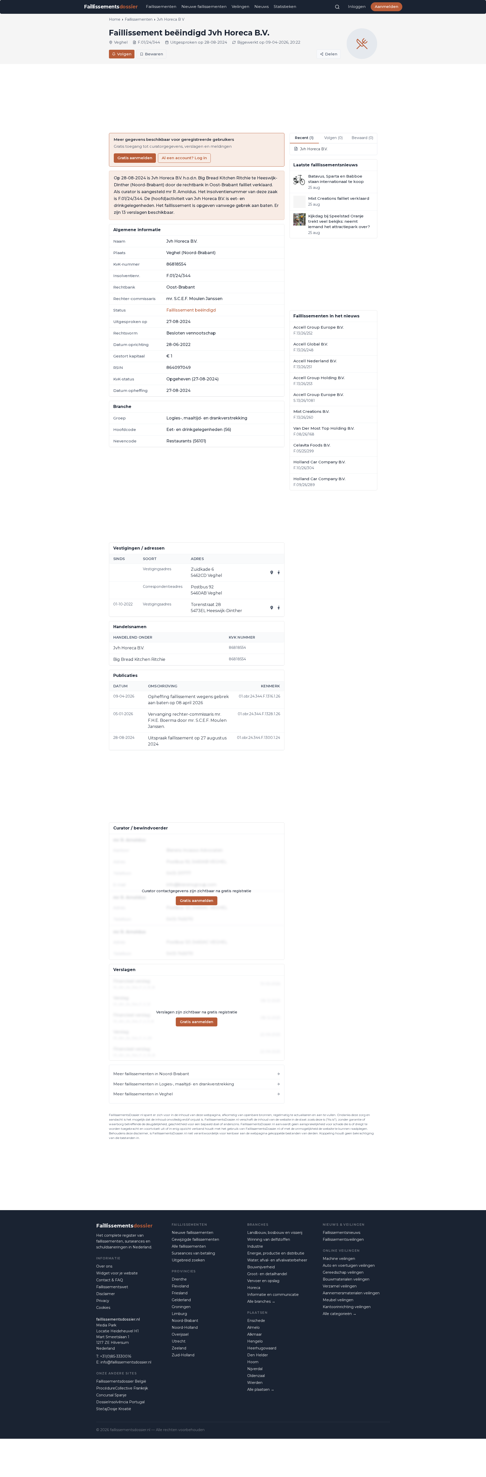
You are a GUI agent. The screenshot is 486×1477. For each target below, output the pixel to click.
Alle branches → (261, 1301)
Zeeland (179, 1348)
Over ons (104, 1266)
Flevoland (180, 1286)
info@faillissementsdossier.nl (126, 1362)
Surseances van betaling (193, 1253)
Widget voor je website (117, 1273)
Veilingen (240, 6)
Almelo (253, 1327)
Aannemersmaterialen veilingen (351, 1293)
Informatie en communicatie (273, 1294)
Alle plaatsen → (260, 1389)
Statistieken (285, 6)
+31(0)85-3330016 (115, 1356)
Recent (304, 137)
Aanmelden (386, 6)
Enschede (256, 1320)
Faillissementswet (112, 1287)
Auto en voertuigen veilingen (349, 1265)
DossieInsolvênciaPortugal (120, 1402)
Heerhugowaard (261, 1348)
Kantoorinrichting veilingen (347, 1307)
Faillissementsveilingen (343, 1239)
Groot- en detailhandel (267, 1274)
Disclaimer (105, 1294)
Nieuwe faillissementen (204, 6)
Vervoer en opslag (263, 1281)
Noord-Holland (185, 1327)
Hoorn (252, 1362)
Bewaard (362, 137)
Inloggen (357, 6)
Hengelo (255, 1341)
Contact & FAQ (109, 1280)
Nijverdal (255, 1369)
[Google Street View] (279, 572)
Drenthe (179, 1279)
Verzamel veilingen (340, 1286)
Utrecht (178, 1341)
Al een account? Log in (184, 157)
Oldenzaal (256, 1375)
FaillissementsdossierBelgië (121, 1381)
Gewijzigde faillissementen (195, 1239)
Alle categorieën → (339, 1313)
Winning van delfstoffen (268, 1239)
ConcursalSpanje (111, 1395)
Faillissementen (161, 6)
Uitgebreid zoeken (188, 1260)
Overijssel (180, 1334)
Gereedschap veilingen (343, 1272)
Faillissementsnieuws (341, 1232)
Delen (331, 54)
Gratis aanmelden (134, 157)
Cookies (103, 1307)
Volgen (124, 54)
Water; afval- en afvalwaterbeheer (277, 1260)
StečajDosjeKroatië (113, 1409)
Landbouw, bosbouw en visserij (274, 1232)
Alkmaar (254, 1334)
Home (114, 19)
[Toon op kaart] (271, 572)
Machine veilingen (339, 1258)
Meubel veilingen (338, 1300)
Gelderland (181, 1300)
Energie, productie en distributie (275, 1253)
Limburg (179, 1313)
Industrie (255, 1246)
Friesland (180, 1293)
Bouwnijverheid (261, 1267)
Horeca (253, 1287)
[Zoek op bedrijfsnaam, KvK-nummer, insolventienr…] (337, 6)
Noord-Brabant (185, 1320)
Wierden (255, 1382)
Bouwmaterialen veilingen (346, 1279)
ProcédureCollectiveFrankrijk (122, 1388)
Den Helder (257, 1355)
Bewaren (154, 54)
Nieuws (261, 6)
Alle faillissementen (189, 1246)
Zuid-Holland (183, 1355)
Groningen (181, 1307)
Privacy (102, 1300)
